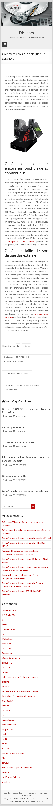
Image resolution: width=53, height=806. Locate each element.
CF (3, 619)
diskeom (9, 357)
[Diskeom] (26, 4)
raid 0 (4, 739)
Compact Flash (9, 629)
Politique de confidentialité (19, 801)
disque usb (7, 667)
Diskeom (26, 32)
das (3, 634)
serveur (5, 762)
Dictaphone (7, 639)
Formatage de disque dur (15, 427)
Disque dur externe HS (14, 475)
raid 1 (4, 743)
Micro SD (6, 705)
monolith (6, 710)
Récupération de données (13, 753)
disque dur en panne (11, 658)
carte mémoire (9, 610)
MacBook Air (8, 700)
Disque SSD (44, 799)
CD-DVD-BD (8, 615)
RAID (16, 799)
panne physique (9, 724)
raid (4, 734)
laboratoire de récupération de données (20, 691)
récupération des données (22, 241)
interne (5, 686)
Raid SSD (6, 748)
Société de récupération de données (18, 767)
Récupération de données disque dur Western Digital (26, 538)
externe (26, 345)
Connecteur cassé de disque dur (19, 442)
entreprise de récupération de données (20, 677)
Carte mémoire (32, 799)
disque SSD (7, 662)
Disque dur (11, 362)
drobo (5, 672)
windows (6, 781)
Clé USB (22, 799)
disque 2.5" (7, 643)
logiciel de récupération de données (18, 696)
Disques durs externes (17, 373)
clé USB (5, 624)
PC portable (7, 729)
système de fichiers (11, 777)
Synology (6, 772)
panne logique (8, 719)
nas (3, 715)
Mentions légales (37, 801)
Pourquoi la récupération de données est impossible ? (24, 387)
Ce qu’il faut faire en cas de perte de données (26, 490)
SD (3, 758)
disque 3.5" (7, 648)
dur (18, 345)
